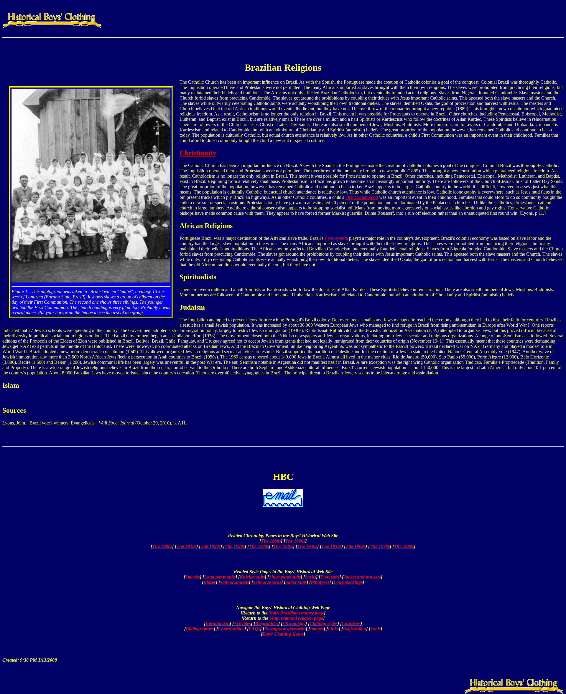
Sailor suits (296, 582)
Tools (375, 628)
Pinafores (320, 582)
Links (333, 628)
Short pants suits (285, 576)
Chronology (293, 623)
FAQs (254, 628)
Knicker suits (252, 576)
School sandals (234, 582)
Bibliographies (200, 628)
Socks (310, 576)
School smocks (267, 582)
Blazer (209, 582)
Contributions (231, 628)
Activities (242, 623)
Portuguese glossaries (285, 628)
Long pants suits (220, 576)
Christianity (198, 153)
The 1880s (271, 540)
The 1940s (259, 546)
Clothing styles (324, 623)
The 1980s (404, 546)
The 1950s (331, 546)
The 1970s (380, 546)
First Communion (361, 197)
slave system (336, 238)
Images (317, 628)
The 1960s (355, 546)
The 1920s (210, 546)
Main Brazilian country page (296, 612)
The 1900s (162, 546)
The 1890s (295, 540)
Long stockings (348, 582)
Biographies (266, 623)
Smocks (192, 576)
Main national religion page (296, 618)
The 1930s (235, 546)
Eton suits (329, 576)
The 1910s (186, 546)
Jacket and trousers (362, 576)
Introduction (217, 623)
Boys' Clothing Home (283, 634)
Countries (351, 623)
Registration (354, 628)
